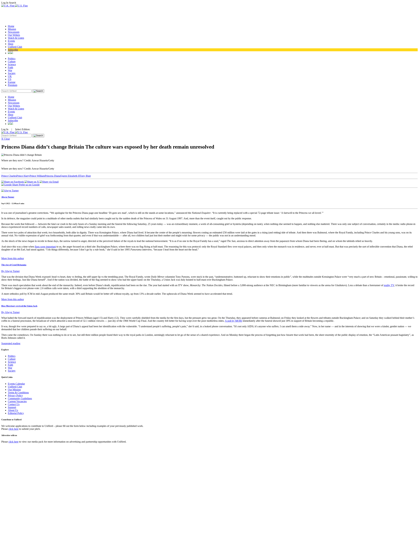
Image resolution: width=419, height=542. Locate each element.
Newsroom (13, 32)
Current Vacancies (17, 401)
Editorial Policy (16, 413)
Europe (11, 82)
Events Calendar (16, 383)
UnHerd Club (15, 46)
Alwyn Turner (7, 197)
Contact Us (13, 404)
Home (11, 26)
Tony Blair (85, 175)
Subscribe (13, 49)
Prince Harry (23, 175)
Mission (12, 29)
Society (12, 73)
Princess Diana (52, 175)
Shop (10, 43)
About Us (13, 410)
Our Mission (14, 389)
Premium (12, 85)
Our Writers (14, 35)
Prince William (37, 175)
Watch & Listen (16, 38)
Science (12, 64)
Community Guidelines (20, 398)
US (9, 79)
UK (10, 76)
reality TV (389, 285)
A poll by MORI (233, 320)
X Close (5, 138)
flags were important (45, 246)
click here (13, 429)
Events (11, 40)
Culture (12, 61)
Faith (10, 67)
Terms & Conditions (18, 392)
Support (12, 407)
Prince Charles (8, 175)
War (10, 70)
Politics (11, 58)
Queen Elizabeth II (70, 175)
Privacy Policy (15, 395)
